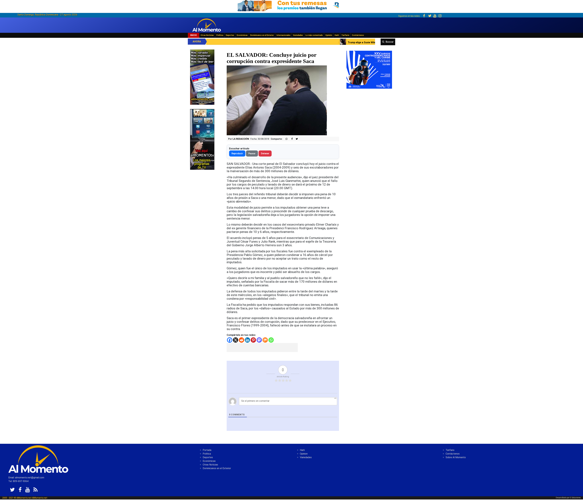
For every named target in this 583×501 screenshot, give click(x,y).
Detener (265, 153)
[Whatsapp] (271, 340)
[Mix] (265, 340)
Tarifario (345, 35)
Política (219, 35)
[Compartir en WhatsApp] (285, 139)
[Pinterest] (253, 340)
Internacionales (283, 35)
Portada (207, 450)
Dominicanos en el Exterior (262, 35)
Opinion (304, 453)
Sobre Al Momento (456, 457)
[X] (235, 340)
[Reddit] (241, 340)
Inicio (193, 35)
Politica (207, 453)
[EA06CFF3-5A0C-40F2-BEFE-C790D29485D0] (202, 139)
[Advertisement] (262, 347)
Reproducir (237, 153)
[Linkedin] (247, 340)
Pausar (252, 153)
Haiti (302, 450)
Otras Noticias (207, 35)
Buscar (390, 41)
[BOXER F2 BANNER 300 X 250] (369, 69)
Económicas (242, 35)
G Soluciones (575, 498)
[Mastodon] (259, 340)
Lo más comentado (314, 35)
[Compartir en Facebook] (290, 139)
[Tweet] (295, 139)
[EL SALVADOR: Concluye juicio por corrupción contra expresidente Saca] (277, 100)
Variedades (298, 35)
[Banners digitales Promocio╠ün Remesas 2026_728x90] (291, 5)
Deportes (230, 35)
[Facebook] (229, 340)
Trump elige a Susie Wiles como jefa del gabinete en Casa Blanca (318, 42)
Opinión (328, 35)
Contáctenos (358, 35)
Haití (337, 35)
